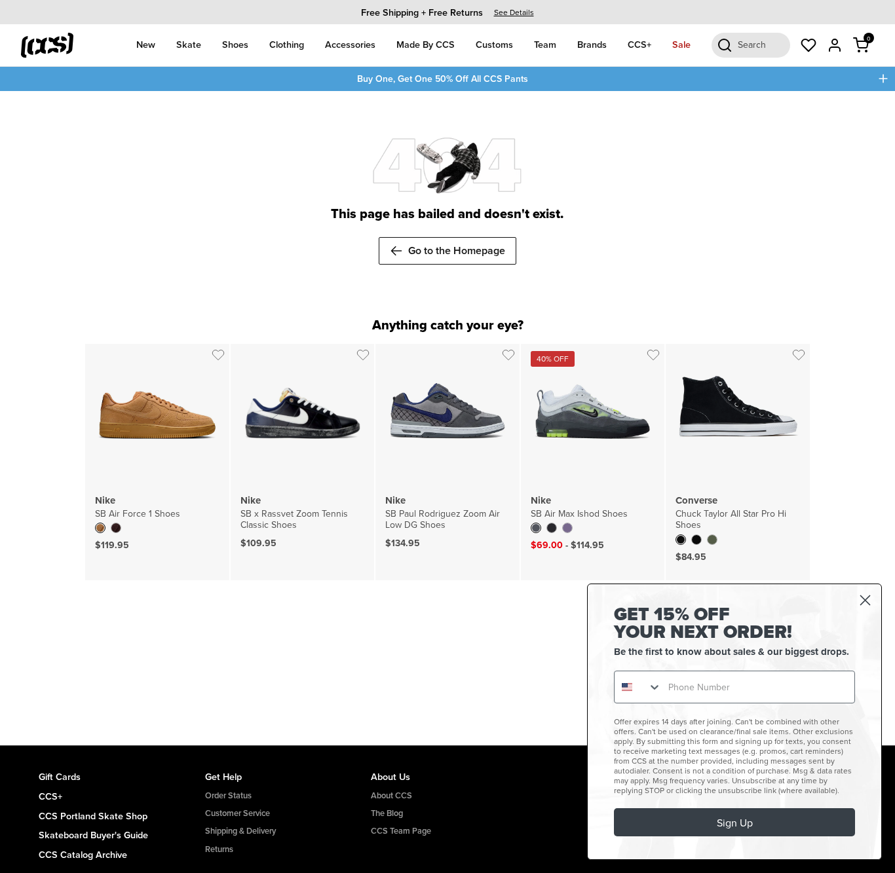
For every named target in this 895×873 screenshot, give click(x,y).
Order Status (228, 795)
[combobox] (638, 687)
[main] (447, 418)
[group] (447, 12)
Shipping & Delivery (240, 831)
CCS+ (639, 44)
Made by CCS (425, 44)
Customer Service (237, 813)
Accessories (350, 44)
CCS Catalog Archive (83, 854)
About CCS (391, 795)
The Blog (387, 813)
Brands (592, 44)
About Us (390, 776)
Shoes (235, 44)
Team (545, 44)
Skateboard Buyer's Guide (93, 835)
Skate (188, 44)
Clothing (286, 44)
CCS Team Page (401, 831)
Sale (681, 44)
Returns (219, 849)
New (145, 44)
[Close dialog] (865, 600)
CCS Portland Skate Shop (93, 816)
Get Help (223, 776)
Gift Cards (60, 776)
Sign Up (735, 822)
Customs (494, 44)
